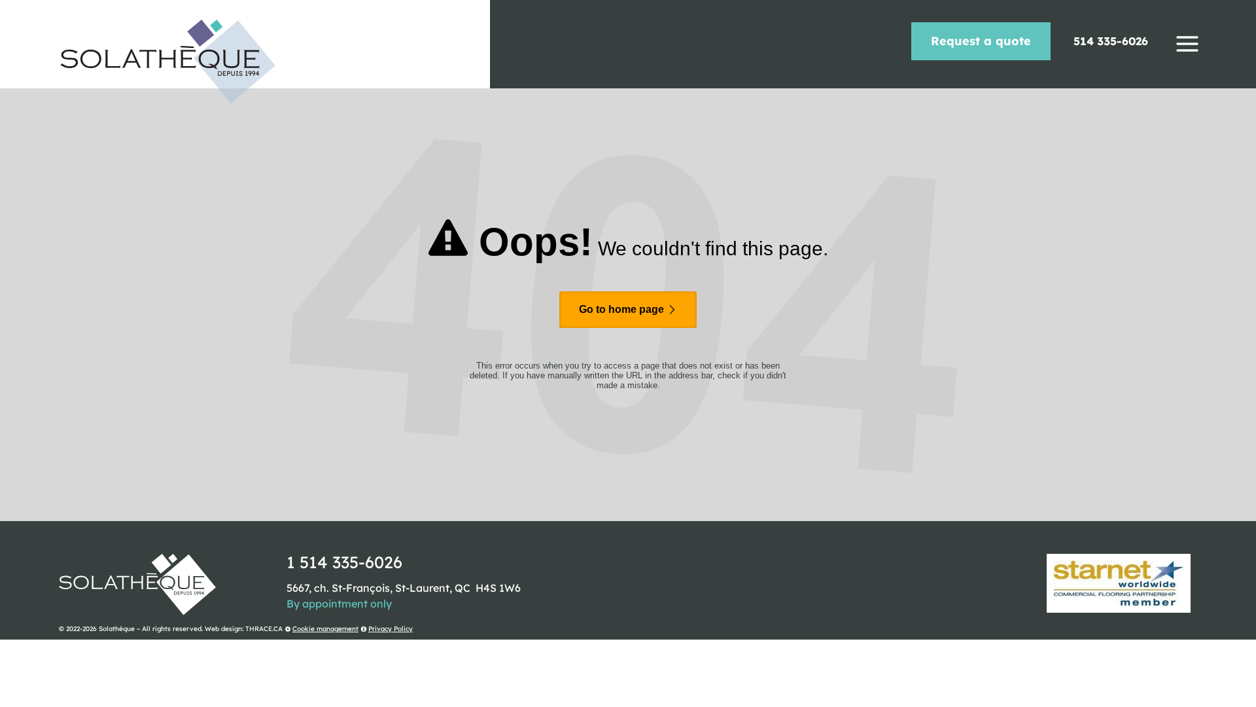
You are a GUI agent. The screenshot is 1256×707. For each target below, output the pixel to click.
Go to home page (623, 309)
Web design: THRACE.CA (244, 629)
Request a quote (981, 40)
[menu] (1187, 43)
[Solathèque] (168, 61)
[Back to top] (1242, 693)
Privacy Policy (390, 629)
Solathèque (117, 629)
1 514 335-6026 (344, 562)
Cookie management (325, 629)
